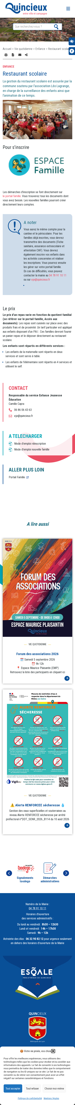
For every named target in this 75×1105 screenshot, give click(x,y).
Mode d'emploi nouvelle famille (31, 449)
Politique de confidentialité (30, 1098)
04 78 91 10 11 (57, 275)
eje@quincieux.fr (40, 279)
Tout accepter (13, 1088)
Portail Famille (17, 477)
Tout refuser (32, 1088)
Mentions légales (51, 1098)
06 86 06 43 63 (23, 410)
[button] (53, 1051)
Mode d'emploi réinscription (30, 443)
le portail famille (12, 196)
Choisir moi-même (54, 1088)
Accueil (7, 49)
